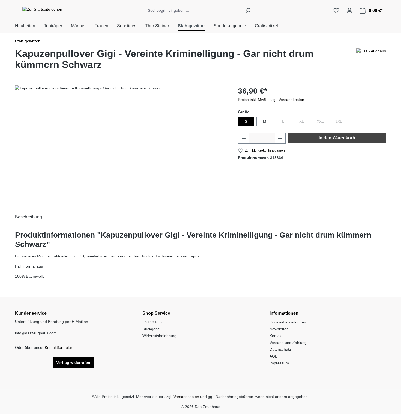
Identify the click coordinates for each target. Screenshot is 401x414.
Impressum (279, 363)
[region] (121, 144)
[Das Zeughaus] (371, 61)
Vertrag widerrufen (73, 362)
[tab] (28, 217)
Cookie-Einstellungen (288, 322)
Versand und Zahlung (288, 342)
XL (304, 122)
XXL (322, 122)
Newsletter (279, 329)
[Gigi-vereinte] (121, 144)
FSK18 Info (152, 322)
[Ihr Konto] (349, 10)
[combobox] (193, 10)
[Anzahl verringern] (243, 138)
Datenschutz (280, 349)
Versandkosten (186, 396)
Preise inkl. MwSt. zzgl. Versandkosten (271, 99)
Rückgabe (151, 329)
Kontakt (276, 336)
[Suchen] (247, 10)
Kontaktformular (58, 347)
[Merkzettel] (336, 10)
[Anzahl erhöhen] (280, 138)
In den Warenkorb (337, 138)
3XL (341, 122)
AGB (273, 356)
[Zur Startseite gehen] (42, 10)
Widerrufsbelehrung (159, 336)
